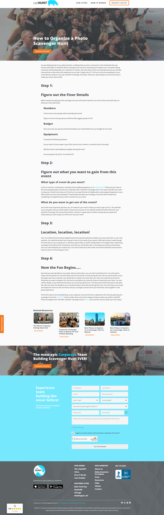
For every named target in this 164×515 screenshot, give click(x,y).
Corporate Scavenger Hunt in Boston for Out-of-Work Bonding (69, 331)
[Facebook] (122, 503)
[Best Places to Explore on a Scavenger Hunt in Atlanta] (120, 319)
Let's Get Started (100, 446)
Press (97, 477)
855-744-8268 (120, 466)
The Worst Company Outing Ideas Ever (41, 327)
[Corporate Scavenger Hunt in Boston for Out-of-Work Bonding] (69, 320)
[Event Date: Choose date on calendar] (126, 413)
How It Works (80, 475)
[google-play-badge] (56, 486)
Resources (99, 480)
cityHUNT (60, 297)
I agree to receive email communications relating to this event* (97, 433)
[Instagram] (124, 503)
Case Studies (79, 478)
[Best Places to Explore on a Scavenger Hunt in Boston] (95, 319)
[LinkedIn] (130, 503)
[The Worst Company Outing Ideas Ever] (43, 318)
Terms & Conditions (70, 503)
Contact (98, 489)
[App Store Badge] (40, 486)
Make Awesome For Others (102, 473)
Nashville (78, 490)
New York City (80, 487)
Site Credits (60, 503)
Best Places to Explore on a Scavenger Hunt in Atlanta (120, 330)
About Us (99, 469)
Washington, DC (81, 496)
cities (87, 299)
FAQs (97, 483)
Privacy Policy (81, 503)
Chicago (77, 493)
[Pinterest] (127, 503)
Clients (98, 486)
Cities (76, 472)
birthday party (99, 187)
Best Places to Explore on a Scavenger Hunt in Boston (94, 330)
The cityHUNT (80, 469)
